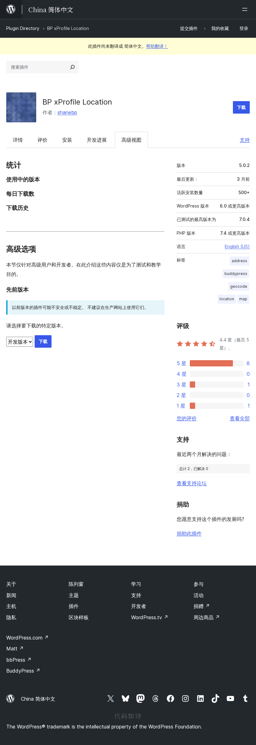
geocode (238, 286)
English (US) (237, 246)
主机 (11, 606)
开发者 (138, 606)
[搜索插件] (72, 67)
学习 (136, 584)
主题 (74, 595)
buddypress (235, 273)
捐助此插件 (189, 533)
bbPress (19, 660)
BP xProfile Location (77, 101)
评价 (42, 140)
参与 (199, 584)
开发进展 (97, 140)
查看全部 (240, 418)
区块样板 (79, 617)
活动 (199, 595)
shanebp (67, 112)
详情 (18, 140)
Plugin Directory (22, 28)
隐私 (11, 617)
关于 (11, 584)
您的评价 (187, 418)
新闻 (11, 595)
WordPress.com (27, 638)
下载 (241, 107)
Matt (15, 648)
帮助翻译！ (157, 46)
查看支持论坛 (192, 483)
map (243, 299)
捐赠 (202, 606)
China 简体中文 (38, 699)
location (226, 299)
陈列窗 (76, 584)
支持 (245, 140)
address (239, 260)
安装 (67, 140)
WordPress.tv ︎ (149, 617)
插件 (74, 606)
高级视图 (131, 140)
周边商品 (207, 617)
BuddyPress (23, 671)
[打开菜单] (246, 9)
